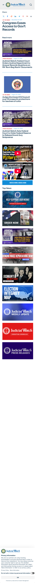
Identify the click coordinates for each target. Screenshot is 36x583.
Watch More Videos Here (18, 183)
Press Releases (7, 58)
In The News (6, 20)
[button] (3, 5)
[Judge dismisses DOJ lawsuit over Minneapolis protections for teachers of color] (17, 84)
